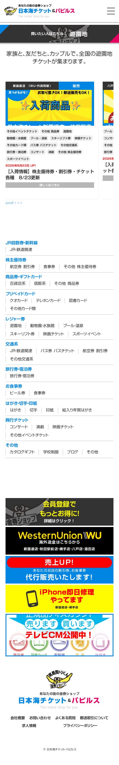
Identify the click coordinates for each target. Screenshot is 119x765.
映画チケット (83, 138)
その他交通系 (69, 145)
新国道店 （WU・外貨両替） (32, 86)
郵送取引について (94, 717)
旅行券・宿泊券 (16, 152)
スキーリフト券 (61, 138)
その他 (92, 452)
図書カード (78, 301)
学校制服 (51, 452)
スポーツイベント (18, 159)
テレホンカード (48, 301)
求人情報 (29, 725)
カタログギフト (22, 452)
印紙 (50, 410)
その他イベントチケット (22, 131)
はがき (15, 410)
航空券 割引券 (22, 267)
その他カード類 (16, 145)
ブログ (72, 452)
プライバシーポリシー (80, 725)
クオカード (18, 301)
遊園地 (67, 131)
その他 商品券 (50, 131)
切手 (33, 410)
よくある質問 (65, 717)
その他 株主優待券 (69, 152)
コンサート (37, 152)
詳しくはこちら (50, 185)
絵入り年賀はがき (77, 410)
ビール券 (17, 393)
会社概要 (18, 717)
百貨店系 (17, 284)
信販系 (40, 284)
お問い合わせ (40, 717)
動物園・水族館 (16, 138)
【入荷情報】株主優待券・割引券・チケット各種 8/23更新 (50, 174)
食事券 (49, 267)
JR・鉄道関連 (21, 250)
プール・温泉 (38, 138)
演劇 (51, 152)
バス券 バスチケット (43, 145)
